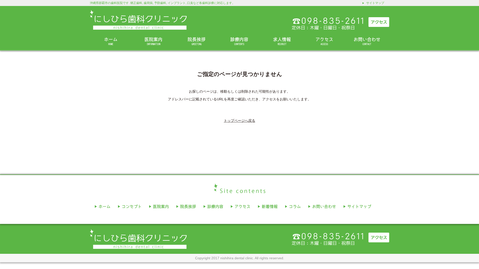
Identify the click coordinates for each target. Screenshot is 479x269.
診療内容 (239, 41)
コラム (295, 206)
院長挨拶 (197, 41)
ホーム (111, 41)
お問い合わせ (367, 41)
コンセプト (132, 206)
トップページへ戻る (239, 121)
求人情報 (282, 41)
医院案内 (153, 41)
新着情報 (270, 206)
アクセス (324, 41)
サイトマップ (375, 3)
